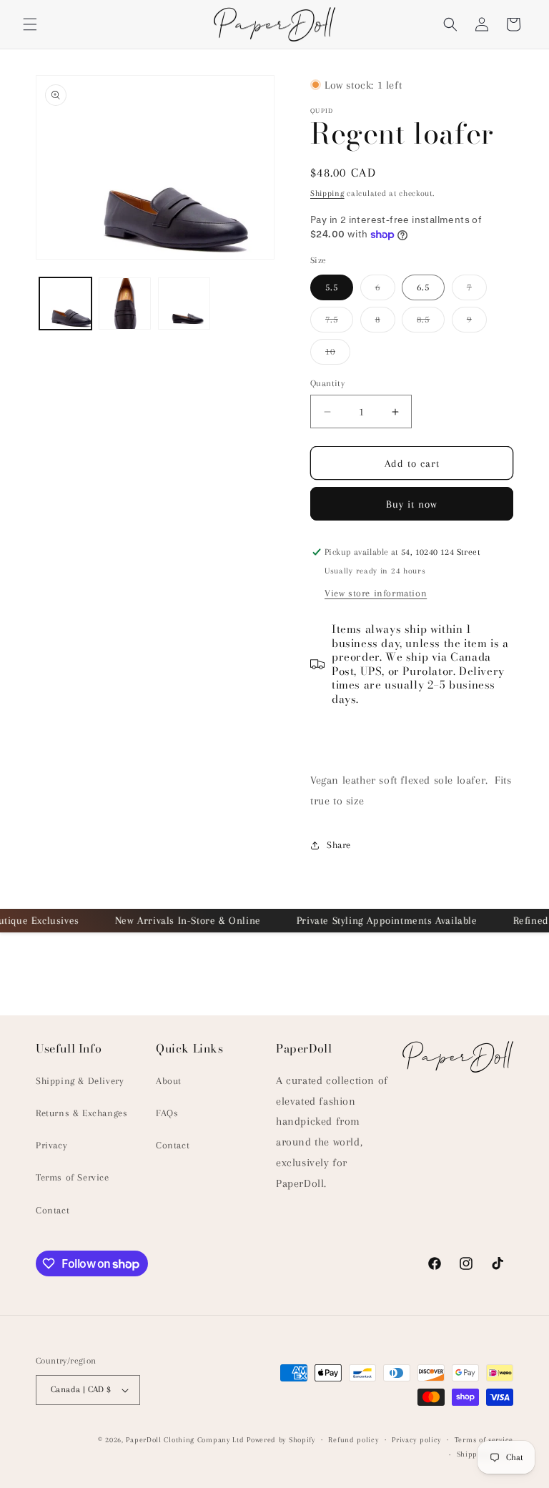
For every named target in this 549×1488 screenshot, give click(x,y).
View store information (376, 593)
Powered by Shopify (281, 1439)
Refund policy (353, 1439)
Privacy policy (416, 1439)
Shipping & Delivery (80, 1080)
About (169, 1080)
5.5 (331, 287)
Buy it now (411, 504)
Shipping (327, 193)
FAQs (167, 1113)
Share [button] (339, 844)
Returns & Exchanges (81, 1113)
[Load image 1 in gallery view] (65, 303)
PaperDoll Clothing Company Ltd (185, 1439)
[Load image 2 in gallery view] (125, 303)
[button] (30, 24)
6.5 (423, 287)
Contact (52, 1210)
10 (337, 355)
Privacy (51, 1145)
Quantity (327, 383)
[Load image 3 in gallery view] (184, 303)
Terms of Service (72, 1177)
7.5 (339, 322)
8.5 (431, 322)
